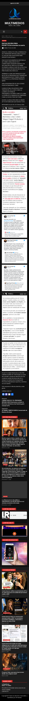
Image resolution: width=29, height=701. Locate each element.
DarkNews (10, 697)
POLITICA (4, 40)
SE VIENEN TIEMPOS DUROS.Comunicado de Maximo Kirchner (14, 410)
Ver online (25, 31)
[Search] (21, 31)
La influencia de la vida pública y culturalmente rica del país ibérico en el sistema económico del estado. (14, 489)
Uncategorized (6, 587)
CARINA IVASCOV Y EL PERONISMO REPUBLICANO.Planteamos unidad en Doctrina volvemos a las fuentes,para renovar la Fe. (13, 402)
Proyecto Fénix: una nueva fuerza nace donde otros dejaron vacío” (14, 662)
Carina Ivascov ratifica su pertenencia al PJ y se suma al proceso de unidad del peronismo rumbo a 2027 (14, 580)
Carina (5, 48)
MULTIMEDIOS (14, 23)
